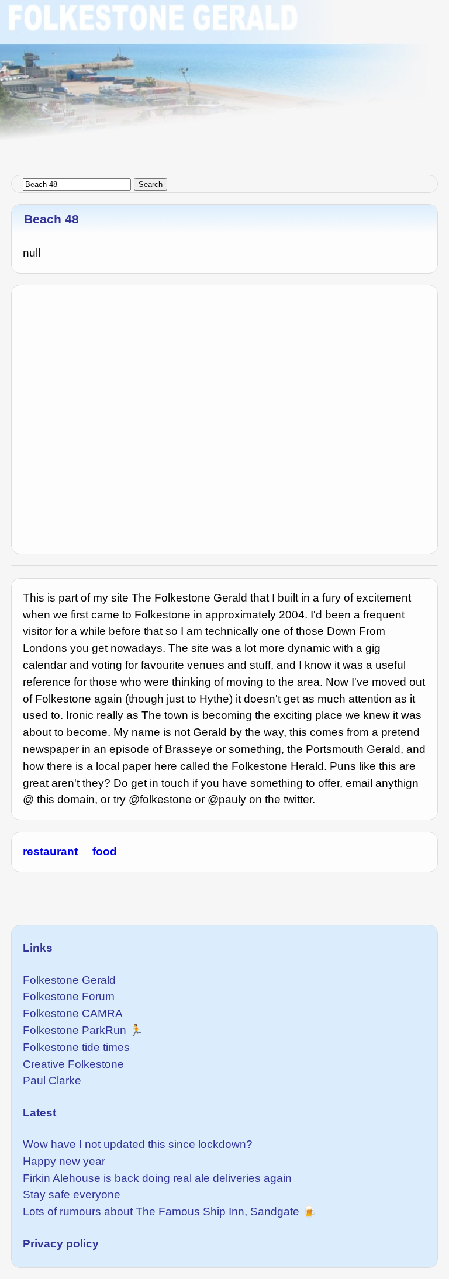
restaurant (50, 851)
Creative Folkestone (73, 1064)
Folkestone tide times (76, 1047)
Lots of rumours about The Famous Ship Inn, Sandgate (161, 1211)
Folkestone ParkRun (74, 1030)
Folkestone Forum (69, 996)
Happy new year (64, 1161)
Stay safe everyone (71, 1194)
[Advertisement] (224, 82)
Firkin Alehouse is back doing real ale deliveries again (157, 1178)
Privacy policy (61, 1243)
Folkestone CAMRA (73, 1013)
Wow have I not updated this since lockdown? (138, 1144)
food (104, 851)
